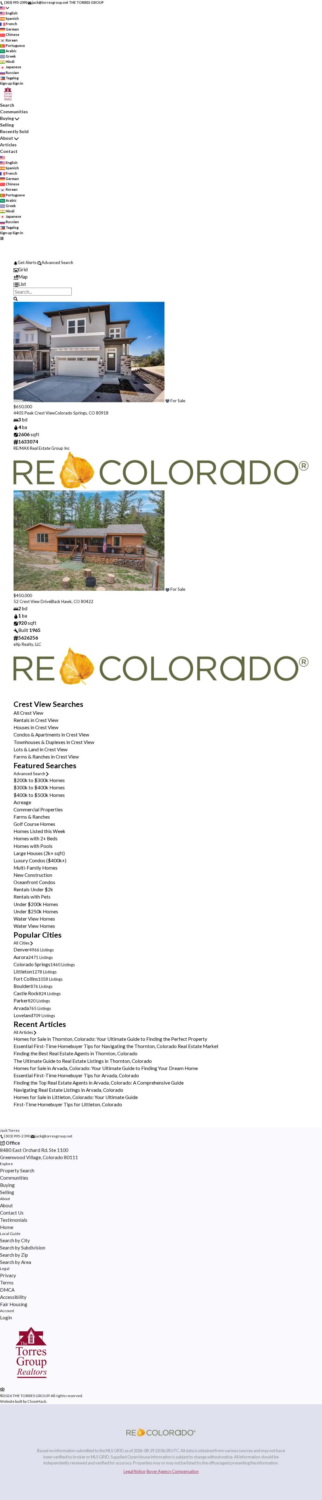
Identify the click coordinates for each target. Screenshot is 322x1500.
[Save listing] (167, 400)
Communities (14, 111)
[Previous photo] (20, 353)
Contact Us (12, 1212)
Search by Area (15, 1262)
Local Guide (10, 1233)
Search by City (15, 1240)
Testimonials (13, 1220)
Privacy (8, 1275)
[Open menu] (1, 238)
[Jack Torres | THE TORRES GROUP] (31, 1382)
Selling (7, 124)
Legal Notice (134, 1471)
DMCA (7, 1290)
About (6, 138)
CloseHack (36, 1401)
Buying (7, 118)
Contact (9, 151)
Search (7, 105)
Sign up (6, 83)
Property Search (17, 1170)
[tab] (161, 269)
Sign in (18, 83)
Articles (8, 144)
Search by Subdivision (22, 1247)
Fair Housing (13, 1304)
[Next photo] (301, 353)
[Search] (16, 298)
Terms (7, 1282)
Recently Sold (14, 131)
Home (6, 1227)
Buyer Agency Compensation (173, 1471)
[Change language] (4, 8)
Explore (6, 1163)
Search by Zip (14, 1255)
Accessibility (13, 1297)
